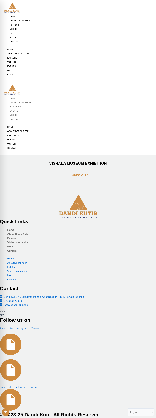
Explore (15, 25)
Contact (15, 41)
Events (14, 33)
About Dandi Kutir (20, 20)
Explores (15, 106)
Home (13, 16)
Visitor (14, 29)
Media (13, 37)
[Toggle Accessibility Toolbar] (6, 412)
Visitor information (18, 242)
